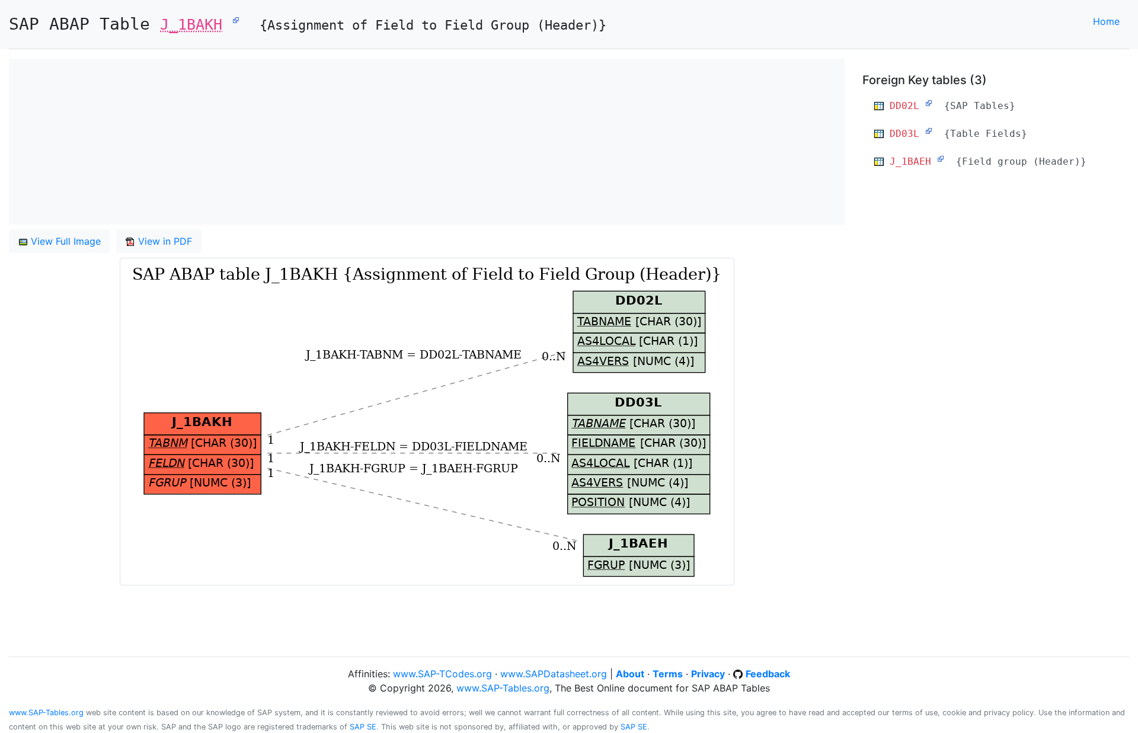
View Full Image (64, 241)
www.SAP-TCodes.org (442, 674)
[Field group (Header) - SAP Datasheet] (940, 159)
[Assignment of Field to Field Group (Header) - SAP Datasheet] (235, 19)
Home (1106, 21)
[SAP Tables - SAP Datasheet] (928, 103)
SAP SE (363, 726)
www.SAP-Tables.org (502, 688)
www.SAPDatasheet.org (553, 674)
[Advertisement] (364, 142)
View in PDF (163, 241)
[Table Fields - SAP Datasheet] (928, 131)
